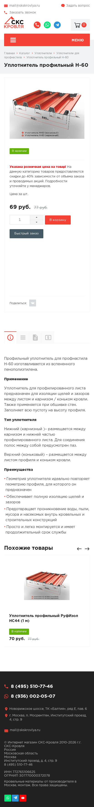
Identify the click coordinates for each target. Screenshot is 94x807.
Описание (10, 337)
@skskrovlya (57, 24)
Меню (78, 40)
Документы (35, 337)
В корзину (58, 220)
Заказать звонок (22, 12)
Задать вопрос (78, 5)
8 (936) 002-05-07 (47, 24)
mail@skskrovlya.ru (24, 5)
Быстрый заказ (26, 233)
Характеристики (22, 337)
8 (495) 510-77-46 (37, 24)
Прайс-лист (47, 337)
